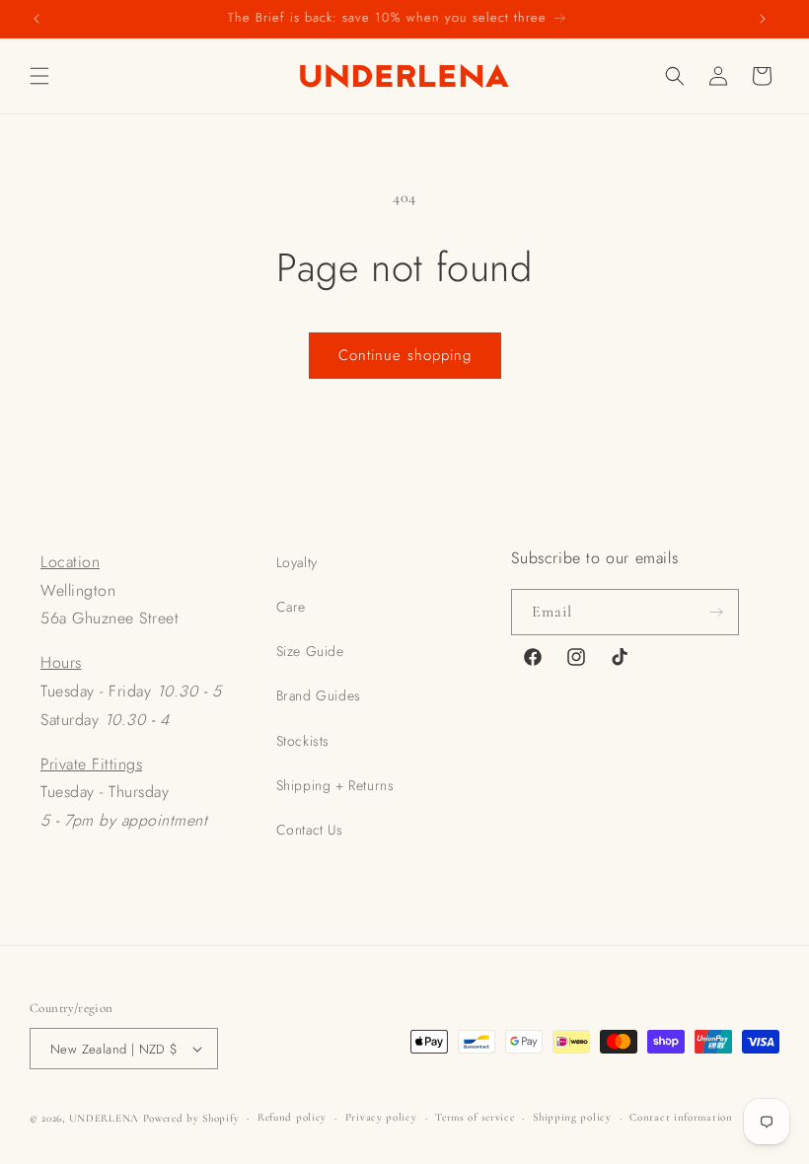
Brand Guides (318, 695)
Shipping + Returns (335, 785)
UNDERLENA (104, 1118)
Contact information (680, 1117)
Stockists (303, 741)
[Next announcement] (762, 19)
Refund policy (292, 1117)
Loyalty (297, 562)
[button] (39, 76)
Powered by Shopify (191, 1118)
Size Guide (310, 651)
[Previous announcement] (36, 19)
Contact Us (309, 829)
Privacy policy (381, 1117)
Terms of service (474, 1117)
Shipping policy (572, 1117)
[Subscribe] (716, 612)
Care (291, 607)
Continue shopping (405, 355)
